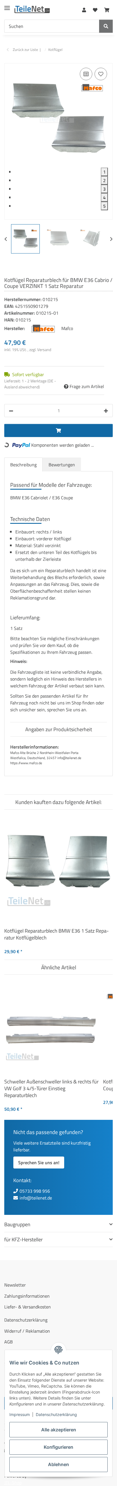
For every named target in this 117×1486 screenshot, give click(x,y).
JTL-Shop (13, 1482)
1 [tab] (104, 171)
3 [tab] (104, 189)
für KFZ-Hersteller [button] (23, 1239)
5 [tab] (104, 206)
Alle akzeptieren (58, 1430)
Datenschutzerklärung (56, 1414)
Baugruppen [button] (17, 1224)
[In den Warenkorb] (8, 60)
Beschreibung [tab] (23, 464)
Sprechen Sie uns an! (38, 1162)
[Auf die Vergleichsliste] (86, 74)
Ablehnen (58, 1464)
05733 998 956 (35, 1191)
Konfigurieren (58, 1447)
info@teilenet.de (36, 1197)
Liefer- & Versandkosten (27, 1306)
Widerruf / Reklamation (27, 1331)
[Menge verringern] (11, 410)
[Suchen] (106, 26)
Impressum (19, 1414)
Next (111, 239)
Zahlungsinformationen (27, 1296)
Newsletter (15, 1284)
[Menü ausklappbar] (7, 5)
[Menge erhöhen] (105, 410)
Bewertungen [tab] (62, 464)
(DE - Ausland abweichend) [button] (30, 384)
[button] (84, 8)
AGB (8, 1341)
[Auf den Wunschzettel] (101, 74)
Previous (5, 239)
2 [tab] (104, 180)
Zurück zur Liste (25, 49)
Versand (44, 350)
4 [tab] (104, 197)
